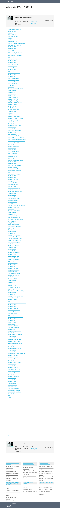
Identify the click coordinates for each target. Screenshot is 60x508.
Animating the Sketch (13, 325)
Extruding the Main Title (13, 297)
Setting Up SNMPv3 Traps (45, 471)
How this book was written (14, 40)
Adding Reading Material (13, 388)
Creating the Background (13, 179)
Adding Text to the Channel (14, 275)
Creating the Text (12, 132)
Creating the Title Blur (13, 99)
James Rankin (34, 21)
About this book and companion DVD (16, 43)
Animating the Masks (13, 97)
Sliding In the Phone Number (14, 226)
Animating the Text (12, 285)
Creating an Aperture (12, 271)
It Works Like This (12, 46)
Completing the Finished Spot (15, 55)
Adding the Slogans (12, 223)
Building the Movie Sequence (14, 311)
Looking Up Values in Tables (29, 470)
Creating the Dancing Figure (14, 120)
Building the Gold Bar (13, 182)
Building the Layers (12, 153)
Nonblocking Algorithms (28, 492)
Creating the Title (12, 94)
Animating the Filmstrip (13, 372)
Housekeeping (11, 344)
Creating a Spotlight (12, 299)
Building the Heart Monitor (14, 310)
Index (9, 395)
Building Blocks (26, 486)
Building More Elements (13, 81)
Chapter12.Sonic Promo (13, 229)
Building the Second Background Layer (17, 139)
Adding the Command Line (14, 390)
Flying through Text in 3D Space (15, 219)
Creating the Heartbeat (13, 308)
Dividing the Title (11, 95)
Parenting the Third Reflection (15, 343)
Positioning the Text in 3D (14, 198)
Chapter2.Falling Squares (14, 59)
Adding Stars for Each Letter (14, 170)
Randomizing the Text (13, 200)
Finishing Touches (12, 69)
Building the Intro (11, 50)
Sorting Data (26, 469)
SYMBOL (10, 397)
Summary (25, 487)
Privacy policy (50, 503)
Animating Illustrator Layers (14, 240)
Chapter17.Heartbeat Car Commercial (17, 303)
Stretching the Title (12, 106)
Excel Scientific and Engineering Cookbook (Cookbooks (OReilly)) (28, 464)
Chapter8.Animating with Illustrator (16, 160)
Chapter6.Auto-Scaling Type (14, 125)
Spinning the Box (12, 386)
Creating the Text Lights (13, 207)
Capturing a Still (11, 324)
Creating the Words (12, 196)
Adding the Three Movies (13, 327)
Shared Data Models (27, 489)
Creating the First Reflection (14, 339)
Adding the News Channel (14, 273)
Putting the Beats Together (14, 242)
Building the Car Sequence (14, 151)
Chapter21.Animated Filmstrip (15, 362)
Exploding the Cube (12, 385)
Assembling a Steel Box (13, 257)
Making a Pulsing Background (15, 238)
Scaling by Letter (12, 134)
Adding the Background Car (14, 331)
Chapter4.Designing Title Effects (15, 88)
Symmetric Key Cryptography (13, 466)
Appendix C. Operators (44, 491)
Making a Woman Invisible (14, 287)
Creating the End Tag (12, 53)
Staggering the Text (12, 202)
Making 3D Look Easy (13, 203)
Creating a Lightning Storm (14, 252)
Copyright (10, 33)
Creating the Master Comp (14, 371)
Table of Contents (12, 31)
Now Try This (11, 57)
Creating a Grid (11, 329)
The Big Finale (11, 85)
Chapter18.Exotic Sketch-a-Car (15, 317)
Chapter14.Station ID (12, 263)
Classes (41, 486)
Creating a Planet (12, 254)
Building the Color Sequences (15, 52)
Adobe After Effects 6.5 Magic (15, 29)
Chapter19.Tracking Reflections (15, 334)
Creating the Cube (12, 381)
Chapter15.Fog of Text (13, 278)
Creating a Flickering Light (14, 188)
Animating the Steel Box (13, 259)
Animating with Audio (12, 236)
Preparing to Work (12, 48)
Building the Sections (12, 67)
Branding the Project (12, 156)
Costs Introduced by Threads (30, 491)
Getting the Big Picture (13, 355)
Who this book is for (12, 41)
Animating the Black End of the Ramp (16, 141)
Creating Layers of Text (13, 283)
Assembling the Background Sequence (17, 353)
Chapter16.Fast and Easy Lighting (16, 290)
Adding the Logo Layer (13, 184)
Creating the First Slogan (13, 216)
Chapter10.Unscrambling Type (15, 191)
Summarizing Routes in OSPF (46, 476)
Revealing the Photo (12, 358)
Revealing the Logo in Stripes (14, 392)
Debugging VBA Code (28, 467)
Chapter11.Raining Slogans (14, 210)
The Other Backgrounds (13, 80)
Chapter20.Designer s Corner (15, 348)
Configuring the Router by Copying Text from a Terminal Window (46, 468)
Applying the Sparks (12, 186)
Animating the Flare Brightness (15, 102)
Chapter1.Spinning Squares (14, 45)
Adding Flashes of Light (13, 101)
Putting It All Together (12, 313)
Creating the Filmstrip (13, 367)
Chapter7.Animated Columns (14, 146)
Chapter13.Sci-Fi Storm (13, 245)
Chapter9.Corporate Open (14, 174)
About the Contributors (13, 36)
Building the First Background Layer (16, 137)
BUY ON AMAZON (49, 20)
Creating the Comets (12, 104)
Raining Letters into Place (14, 217)
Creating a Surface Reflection (15, 142)
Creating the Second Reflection (15, 341)
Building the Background (13, 78)
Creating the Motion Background (15, 296)
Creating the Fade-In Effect (14, 135)
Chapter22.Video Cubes (13, 376)
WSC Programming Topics (45, 489)
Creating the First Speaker (14, 235)
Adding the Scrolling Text (13, 270)
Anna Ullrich (33, 23)
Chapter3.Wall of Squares (14, 73)
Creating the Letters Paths (14, 168)
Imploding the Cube (12, 383)
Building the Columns (13, 155)
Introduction (10, 38)
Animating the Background (14, 116)
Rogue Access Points (11, 500)
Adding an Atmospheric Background (16, 205)
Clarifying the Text (12, 221)
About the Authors (12, 34)
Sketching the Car (12, 322)
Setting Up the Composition (14, 114)
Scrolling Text (11, 181)
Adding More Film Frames (14, 369)
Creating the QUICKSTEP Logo (15, 118)
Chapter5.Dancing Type (13, 109)
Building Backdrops (12, 66)
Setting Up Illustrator (12, 167)
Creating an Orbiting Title (13, 256)
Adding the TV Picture (13, 357)
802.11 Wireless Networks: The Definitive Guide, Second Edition (13, 483)
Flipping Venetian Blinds (13, 224)
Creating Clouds (11, 250)
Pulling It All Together (12, 121)
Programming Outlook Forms (46, 487)
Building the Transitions (13, 64)
